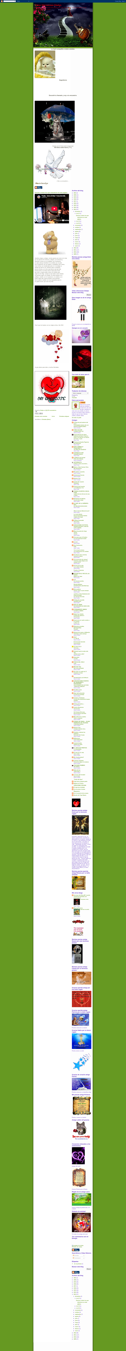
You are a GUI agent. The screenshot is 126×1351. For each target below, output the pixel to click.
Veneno (75, 534)
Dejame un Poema (78, 783)
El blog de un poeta (79, 600)
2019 (75, 197)
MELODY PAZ (77, 666)
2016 (75, 203)
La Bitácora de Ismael (79, 457)
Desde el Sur (77, 478)
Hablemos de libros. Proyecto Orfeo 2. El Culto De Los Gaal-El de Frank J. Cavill (81, 437)
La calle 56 (76, 638)
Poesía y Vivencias (79, 570)
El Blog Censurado (79, 520)
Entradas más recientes (41, 416)
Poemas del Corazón (79, 486)
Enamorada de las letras (80, 434)
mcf (75, 579)
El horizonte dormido (79, 641)
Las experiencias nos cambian (81, 551)
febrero (77, 243)
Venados (76, 629)
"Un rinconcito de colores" (81, 559)
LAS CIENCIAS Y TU (79, 488)
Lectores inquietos (79, 760)
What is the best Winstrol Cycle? (81, 511)
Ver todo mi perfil (76, 417)
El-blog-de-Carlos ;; (79, 704)
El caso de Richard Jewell (80, 538)
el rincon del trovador (79, 774)
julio (76, 233)
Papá (75, 546)
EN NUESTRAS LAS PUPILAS (81, 677)
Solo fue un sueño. (84, 909)
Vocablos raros (78, 689)
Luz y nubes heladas (79, 567)
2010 (75, 252)
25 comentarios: (52, 410)
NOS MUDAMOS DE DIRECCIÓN (81, 606)
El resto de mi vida (79, 752)
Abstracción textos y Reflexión (82, 632)
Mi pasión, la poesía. (79, 471)
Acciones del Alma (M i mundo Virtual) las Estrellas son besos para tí (82, 897)
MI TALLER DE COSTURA (80, 713)
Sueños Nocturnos (79, 707)
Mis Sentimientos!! (79, 757)
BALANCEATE (77, 443)
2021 (75, 193)
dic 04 (78, 223)
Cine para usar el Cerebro (80, 537)
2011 (75, 250)
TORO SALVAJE (78, 430)
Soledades (76, 483)
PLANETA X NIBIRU (78, 610)
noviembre (78, 225)
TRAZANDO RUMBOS (79, 765)
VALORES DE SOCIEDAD (80, 449)
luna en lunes (77, 776)
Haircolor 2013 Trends (79, 735)
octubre (77, 227)
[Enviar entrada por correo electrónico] (52, 411)
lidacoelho (76, 657)
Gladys (83, 402)
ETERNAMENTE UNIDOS (80, 609)
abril (76, 239)
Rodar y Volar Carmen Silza (81, 467)
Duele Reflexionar (78, 739)
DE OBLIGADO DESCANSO (80, 506)
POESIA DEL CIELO (79, 662)
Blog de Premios (78, 908)
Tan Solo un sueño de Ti (80, 671)
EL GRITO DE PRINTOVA (80, 747)
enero (76, 246)
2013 (75, 209)
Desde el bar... (77, 727)
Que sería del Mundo (79, 668)
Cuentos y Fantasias (79, 697)
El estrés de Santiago (79, 694)
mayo (76, 237)
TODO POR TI (77, 771)
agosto (77, 231)
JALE (75, 637)
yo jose (76, 542)
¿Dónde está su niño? (79, 654)
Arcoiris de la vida (78, 565)
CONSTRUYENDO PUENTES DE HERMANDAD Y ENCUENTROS (81, 682)
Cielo (75, 663)
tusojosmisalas (78, 743)
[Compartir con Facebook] (40, 413)
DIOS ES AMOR (78, 604)
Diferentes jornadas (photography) (79, 627)
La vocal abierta (78, 514)
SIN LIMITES (77, 766)
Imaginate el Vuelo (78, 673)
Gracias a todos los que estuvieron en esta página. (51, 192)
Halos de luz (77, 770)
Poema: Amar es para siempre (81, 590)
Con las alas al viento (79, 789)
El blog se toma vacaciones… (81, 463)
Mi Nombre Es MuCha (79, 498)
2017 (75, 201)
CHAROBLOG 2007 (79, 453)
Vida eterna (76, 521)
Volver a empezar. (78, 718)
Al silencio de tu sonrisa (80, 554)
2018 (75, 199)
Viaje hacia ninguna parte (80, 781)
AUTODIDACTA (78, 462)
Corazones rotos (84, 899)
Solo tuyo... (76, 648)
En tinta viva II (77, 646)
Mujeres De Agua (78, 576)
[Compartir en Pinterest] (42, 413)
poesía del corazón (79, 481)
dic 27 (78, 213)
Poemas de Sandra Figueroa (81, 442)
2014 (75, 207)
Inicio (53, 416)
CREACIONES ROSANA (80, 785)
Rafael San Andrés (78, 614)
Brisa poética (77, 589)
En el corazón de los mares (81, 793)
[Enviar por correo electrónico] (35, 413)
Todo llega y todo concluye (80, 633)
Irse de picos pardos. (79, 581)
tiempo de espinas (78, 556)
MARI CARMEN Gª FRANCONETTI (78, 447)
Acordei (76, 658)
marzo (77, 241)
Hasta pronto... (77, 643)
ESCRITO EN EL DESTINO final (81, 585)
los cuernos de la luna (79, 596)
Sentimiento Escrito (79, 475)
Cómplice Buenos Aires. (80, 729)
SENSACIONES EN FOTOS (81, 525)
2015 (75, 205)
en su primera (77, 1263)
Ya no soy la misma (79, 550)
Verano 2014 (77, 708)
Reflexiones (77, 738)
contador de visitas (77, 1246)
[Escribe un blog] (37, 413)
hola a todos (77, 754)
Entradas (76, 1255)
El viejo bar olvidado (79, 787)
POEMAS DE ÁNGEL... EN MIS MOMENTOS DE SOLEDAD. (82, 722)
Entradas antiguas (64, 416)
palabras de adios (78, 744)
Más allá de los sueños (80, 716)
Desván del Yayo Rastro (80, 795)
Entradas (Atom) (46, 419)
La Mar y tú (76, 623)
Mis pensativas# (78, 468)
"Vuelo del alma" (78, 779)
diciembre (78, 211)
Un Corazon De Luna (79, 712)
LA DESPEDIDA (77, 749)
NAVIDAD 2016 (77, 601)
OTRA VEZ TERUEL (78, 459)
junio (76, 235)
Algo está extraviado (79, 693)
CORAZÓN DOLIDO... (79, 724)
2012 (75, 248)
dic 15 (78, 221)
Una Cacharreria (78, 545)
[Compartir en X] (39, 413)
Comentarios (77, 1258)
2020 (75, 195)
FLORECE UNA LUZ (78, 431)
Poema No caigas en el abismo (81, 762)
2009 (75, 254)
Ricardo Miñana (78, 584)
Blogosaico (77, 791)
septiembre (78, 229)
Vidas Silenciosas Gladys (48, 5)
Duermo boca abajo (78, 500)
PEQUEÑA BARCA (78, 454)
